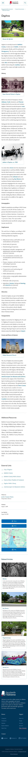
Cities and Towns (5, 10)
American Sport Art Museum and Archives (13, 376)
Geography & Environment (7, 9)
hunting (23, 283)
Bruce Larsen (22, 385)
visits (23, 106)
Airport (23, 331)
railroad (15, 177)
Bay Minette (17, 179)
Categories (3, 718)
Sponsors (21, 725)
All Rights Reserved (22, 751)
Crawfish (4, 399)
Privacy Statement (14, 754)
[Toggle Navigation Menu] (2, 2)
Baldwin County (8, 473)
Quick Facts (3, 728)
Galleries (3, 723)
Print (15, 526)
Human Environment (19, 9)
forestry (11, 283)
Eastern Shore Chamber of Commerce (14, 480)
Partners (21, 723)
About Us (21, 718)
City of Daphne (8, 469)
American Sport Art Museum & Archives (14, 487)
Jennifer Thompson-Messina (7, 497)
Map (15, 549)
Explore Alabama (5, 725)
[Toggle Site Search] (25, 2)
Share (15, 521)
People (20, 720)
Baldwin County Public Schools (12, 476)
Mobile (16, 47)
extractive (8, 285)
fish (6, 62)
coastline (17, 65)
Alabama (3, 102)
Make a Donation (23, 728)
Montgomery (5, 51)
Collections (3, 720)
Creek (8, 102)
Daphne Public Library (10, 483)
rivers (11, 168)
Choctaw (21, 102)
